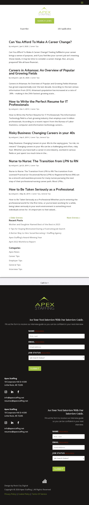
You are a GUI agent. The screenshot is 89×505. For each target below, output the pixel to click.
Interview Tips (15, 269)
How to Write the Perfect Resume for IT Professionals (38, 103)
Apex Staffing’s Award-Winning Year (25, 237)
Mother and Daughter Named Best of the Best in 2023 (34, 224)
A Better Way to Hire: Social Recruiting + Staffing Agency (35, 233)
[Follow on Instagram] (5, 391)
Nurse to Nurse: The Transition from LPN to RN (43, 161)
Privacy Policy (10, 494)
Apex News (14, 252)
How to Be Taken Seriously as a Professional (41, 189)
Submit (34, 368)
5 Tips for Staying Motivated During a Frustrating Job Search (37, 228)
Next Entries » (73, 217)
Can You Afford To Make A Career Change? (40, 42)
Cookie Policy (24, 494)
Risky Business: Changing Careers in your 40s (42, 133)
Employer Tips (15, 260)
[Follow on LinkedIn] (12, 391)
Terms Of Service (39, 494)
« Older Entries (16, 217)
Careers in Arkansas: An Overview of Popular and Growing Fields (42, 72)
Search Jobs (44, 20)
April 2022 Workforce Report (22, 241)
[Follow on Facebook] (18, 391)
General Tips (44, 137)
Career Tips (34, 46)
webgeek (14, 46)
